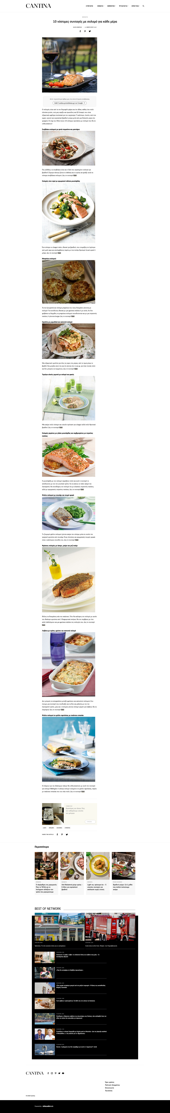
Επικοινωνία (109, 1088)
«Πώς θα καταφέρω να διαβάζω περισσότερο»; (69, 970)
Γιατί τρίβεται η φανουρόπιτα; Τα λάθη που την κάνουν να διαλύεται (75, 1001)
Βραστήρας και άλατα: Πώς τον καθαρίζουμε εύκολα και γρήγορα (75, 810)
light (44, 827)
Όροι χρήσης (109, 1082)
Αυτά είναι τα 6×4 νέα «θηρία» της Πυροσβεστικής (101, 946)
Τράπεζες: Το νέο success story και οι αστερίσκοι (50, 946)
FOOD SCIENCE (117, 882)
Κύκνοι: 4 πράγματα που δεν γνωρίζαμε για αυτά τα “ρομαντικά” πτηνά (76, 1047)
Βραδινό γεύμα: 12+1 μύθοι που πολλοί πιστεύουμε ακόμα (122, 887)
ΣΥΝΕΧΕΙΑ (89, 821)
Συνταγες (89, 6)
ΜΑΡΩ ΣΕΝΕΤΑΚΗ (77, 27)
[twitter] (90, 31)
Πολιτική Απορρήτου (112, 1085)
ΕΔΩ (75, 175)
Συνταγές (67, 827)
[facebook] (80, 31)
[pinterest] (85, 31)
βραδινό (51, 827)
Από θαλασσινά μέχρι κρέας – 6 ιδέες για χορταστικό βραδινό (72, 887)
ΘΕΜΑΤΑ (85, 17)
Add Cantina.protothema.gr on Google (68, 103)
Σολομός (59, 827)
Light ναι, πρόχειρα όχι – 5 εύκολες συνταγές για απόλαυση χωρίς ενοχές (96, 887)
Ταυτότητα (108, 1091)
